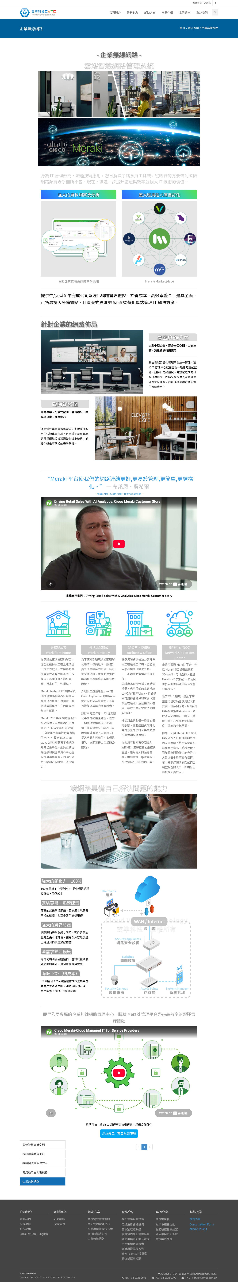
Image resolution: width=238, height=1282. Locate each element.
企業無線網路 (30, 1181)
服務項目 (25, 1224)
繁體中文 (197, 2)
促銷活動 (59, 1224)
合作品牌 (25, 1229)
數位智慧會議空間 (33, 1144)
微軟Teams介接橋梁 (134, 1253)
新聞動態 (59, 1219)
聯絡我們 (202, 12)
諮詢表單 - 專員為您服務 (119, 1133)
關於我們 (25, 1219)
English (207, 2)
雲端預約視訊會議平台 (135, 1234)
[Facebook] (215, 3)
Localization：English (34, 1234)
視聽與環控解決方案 (35, 1163)
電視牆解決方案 (97, 1234)
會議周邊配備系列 (133, 1249)
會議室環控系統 (131, 1229)
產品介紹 (167, 12)
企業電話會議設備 (133, 1244)
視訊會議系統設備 (133, 1219)
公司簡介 (115, 12)
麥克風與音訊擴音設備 (135, 1239)
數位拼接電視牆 (131, 1258)
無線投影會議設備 (133, 1224)
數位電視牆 (163, 1219)
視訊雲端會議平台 (33, 1154)
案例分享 (184, 12)
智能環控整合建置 (167, 1229)
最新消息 (132, 12)
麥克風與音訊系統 (167, 1234)
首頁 (182, 28)
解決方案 (149, 12)
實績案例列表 (164, 1239)
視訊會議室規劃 (165, 1224)
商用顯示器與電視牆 (35, 1172)
